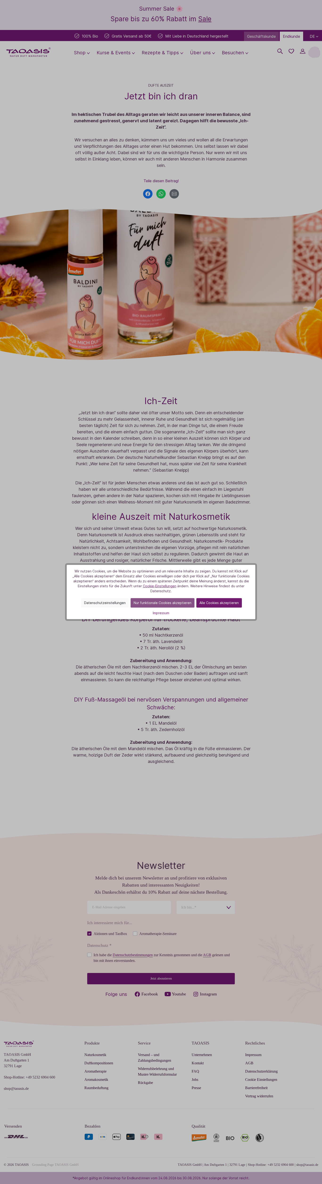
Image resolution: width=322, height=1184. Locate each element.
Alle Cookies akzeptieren (219, 603)
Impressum (161, 613)
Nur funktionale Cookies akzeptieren (162, 603)
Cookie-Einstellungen (159, 586)
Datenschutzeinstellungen (105, 603)
